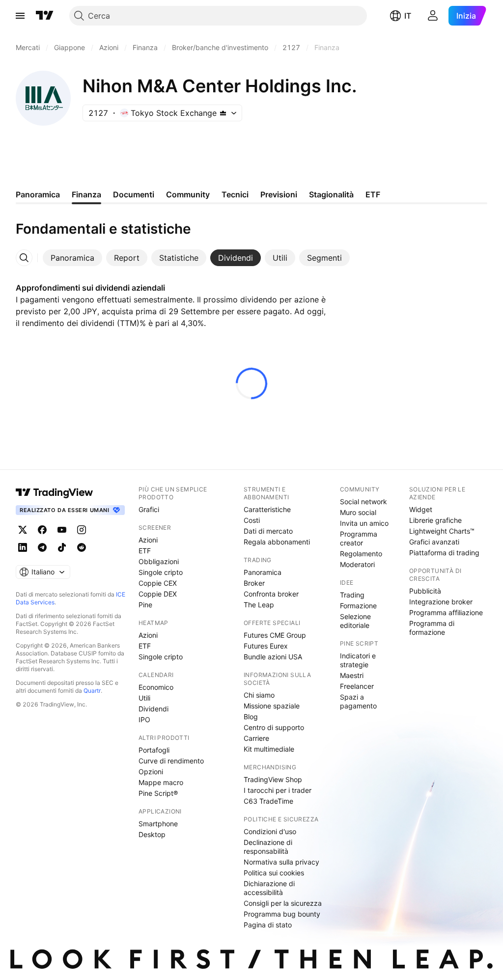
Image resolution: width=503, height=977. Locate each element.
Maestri (351, 675)
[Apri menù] (20, 16)
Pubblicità (425, 591)
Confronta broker (271, 594)
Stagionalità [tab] (331, 194)
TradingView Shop (273, 779)
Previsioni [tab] (278, 194)
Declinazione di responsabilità (268, 846)
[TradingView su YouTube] (62, 530)
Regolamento (361, 553)
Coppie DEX (158, 594)
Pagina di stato (268, 925)
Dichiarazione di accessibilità (269, 887)
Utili (144, 698)
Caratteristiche (267, 509)
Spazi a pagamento (358, 701)
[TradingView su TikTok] (62, 547)
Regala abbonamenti (277, 542)
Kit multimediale (269, 749)
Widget (420, 509)
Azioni (148, 540)
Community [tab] (188, 194)
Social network (363, 501)
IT (407, 16)
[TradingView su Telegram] (42, 547)
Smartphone (158, 823)
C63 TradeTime (268, 801)
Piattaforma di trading (444, 552)
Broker (254, 583)
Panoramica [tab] (38, 194)
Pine (145, 604)
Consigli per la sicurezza (283, 903)
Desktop (152, 834)
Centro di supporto (274, 727)
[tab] (72, 257)
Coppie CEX (158, 583)
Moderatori (357, 564)
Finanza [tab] (86, 194)
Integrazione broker (441, 601)
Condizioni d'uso (270, 831)
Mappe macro (161, 782)
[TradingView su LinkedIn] (22, 547)
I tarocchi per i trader (277, 790)
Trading (352, 595)
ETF (145, 550)
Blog (251, 716)
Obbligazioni (159, 561)
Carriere (256, 738)
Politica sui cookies (274, 872)
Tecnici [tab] (235, 194)
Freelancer (357, 686)
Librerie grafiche (435, 520)
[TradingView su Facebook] (42, 530)
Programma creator (358, 538)
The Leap (259, 604)
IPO (144, 719)
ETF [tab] (372, 194)
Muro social (358, 512)
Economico (156, 687)
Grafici (149, 509)
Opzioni (151, 771)
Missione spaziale (272, 706)
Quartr (92, 690)
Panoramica (262, 572)
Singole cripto (161, 572)
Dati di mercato (268, 531)
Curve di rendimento (171, 761)
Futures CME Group (275, 635)
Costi (252, 520)
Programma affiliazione (446, 612)
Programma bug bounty (282, 914)
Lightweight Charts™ (442, 531)
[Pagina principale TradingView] (45, 16)
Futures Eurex (266, 646)
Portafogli (154, 750)
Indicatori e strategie (358, 660)
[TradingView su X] (22, 530)
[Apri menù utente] (433, 16)
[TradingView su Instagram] (81, 530)
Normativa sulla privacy (281, 862)
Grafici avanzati (434, 542)
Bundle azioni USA (273, 656)
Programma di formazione (431, 627)
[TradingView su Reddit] (81, 547)
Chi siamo (259, 695)
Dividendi (153, 709)
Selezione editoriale (355, 620)
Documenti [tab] (133, 194)
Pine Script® (158, 793)
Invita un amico (364, 523)
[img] (223, 113)
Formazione (358, 605)
